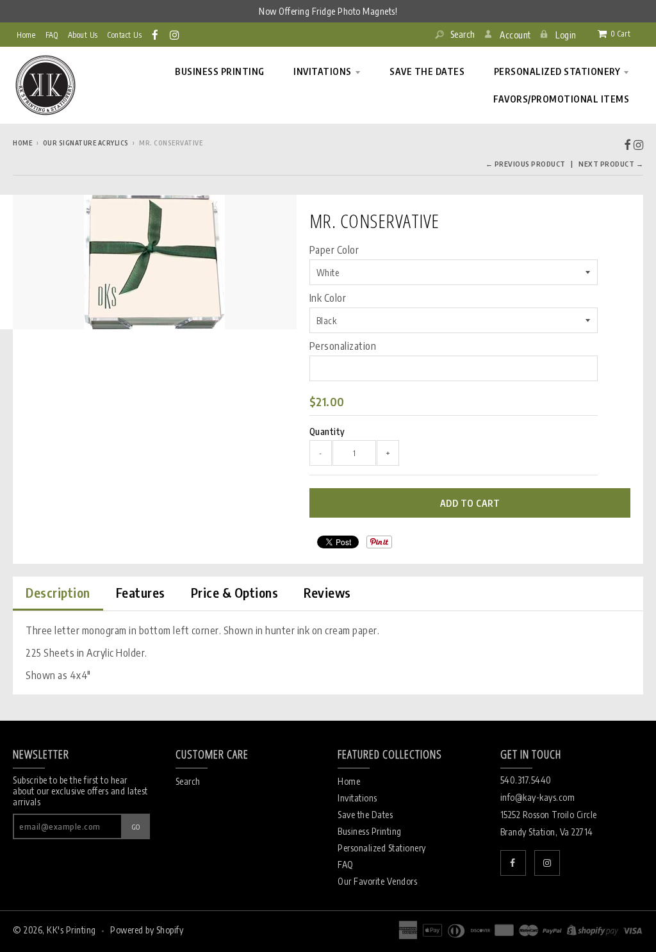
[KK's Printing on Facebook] (156, 34)
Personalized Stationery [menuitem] (557, 71)
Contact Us (125, 35)
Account (515, 34)
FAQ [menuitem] (51, 35)
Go (136, 827)
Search (461, 34)
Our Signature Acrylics (86, 143)
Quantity (327, 431)
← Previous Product (526, 164)
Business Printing (370, 831)
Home (26, 35)
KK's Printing (71, 929)
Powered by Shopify (146, 929)
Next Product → (610, 164)
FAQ (346, 864)
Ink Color (328, 297)
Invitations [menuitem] (322, 71)
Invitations (357, 797)
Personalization (343, 346)
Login (566, 34)
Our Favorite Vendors (377, 881)
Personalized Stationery (382, 847)
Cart (620, 33)
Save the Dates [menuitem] (427, 71)
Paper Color (334, 249)
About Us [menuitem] (83, 35)
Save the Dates (365, 814)
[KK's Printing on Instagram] (175, 34)
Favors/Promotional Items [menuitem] (561, 99)
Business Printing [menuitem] (220, 71)
